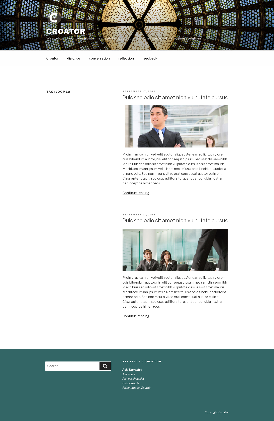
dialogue (73, 58)
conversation (99, 58)
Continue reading (136, 193)
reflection (126, 58)
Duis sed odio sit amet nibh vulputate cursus (175, 97)
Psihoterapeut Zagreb (136, 387)
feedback (149, 58)
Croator (66, 31)
